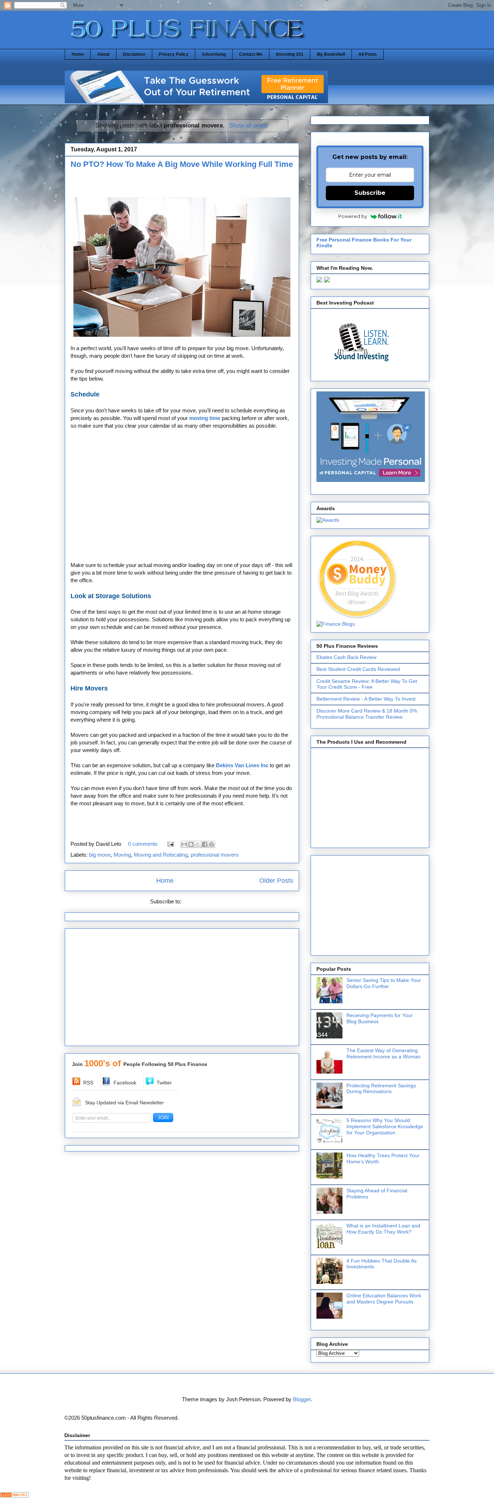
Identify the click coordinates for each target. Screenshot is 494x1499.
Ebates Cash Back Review (346, 657)
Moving (122, 855)
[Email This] (184, 844)
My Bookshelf (331, 54)
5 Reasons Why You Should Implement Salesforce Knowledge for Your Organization (384, 1126)
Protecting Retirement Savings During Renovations (381, 1089)
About (103, 54)
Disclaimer (134, 54)
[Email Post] (170, 844)
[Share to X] (197, 844)
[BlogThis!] (191, 844)
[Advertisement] (155, 185)
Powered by (352, 216)
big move (100, 855)
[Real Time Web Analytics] (14, 1495)
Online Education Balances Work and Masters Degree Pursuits (383, 1299)
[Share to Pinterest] (211, 844)
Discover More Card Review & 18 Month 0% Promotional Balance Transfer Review (366, 714)
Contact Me (251, 54)
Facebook (125, 1083)
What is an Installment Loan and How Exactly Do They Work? (383, 1229)
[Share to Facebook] (204, 844)
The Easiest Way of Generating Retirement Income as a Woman (383, 1053)
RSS (88, 1083)
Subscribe (370, 192)
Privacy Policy (173, 54)
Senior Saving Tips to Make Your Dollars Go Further (383, 983)
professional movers (215, 855)
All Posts (367, 54)
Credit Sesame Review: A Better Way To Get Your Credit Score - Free (366, 684)
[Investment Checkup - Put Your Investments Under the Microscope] (196, 101)
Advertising (214, 54)
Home (78, 54)
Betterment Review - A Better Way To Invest (366, 699)
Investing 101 (289, 54)
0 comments (143, 844)
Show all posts (248, 125)
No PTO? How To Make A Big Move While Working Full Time (182, 164)
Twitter (164, 1083)
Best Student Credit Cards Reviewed (358, 669)
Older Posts (276, 880)
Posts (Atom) (198, 901)
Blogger (302, 1399)
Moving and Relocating (161, 855)
